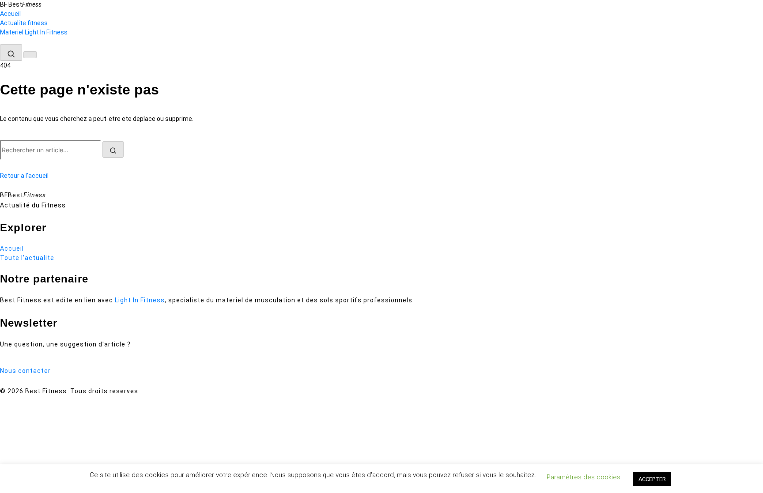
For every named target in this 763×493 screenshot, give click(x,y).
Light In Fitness (140, 300)
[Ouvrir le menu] (30, 54)
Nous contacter (25, 370)
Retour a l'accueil (24, 175)
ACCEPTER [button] (652, 479)
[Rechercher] (11, 52)
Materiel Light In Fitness (34, 32)
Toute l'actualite (27, 257)
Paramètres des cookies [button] (583, 477)
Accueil (10, 13)
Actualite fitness (24, 22)
